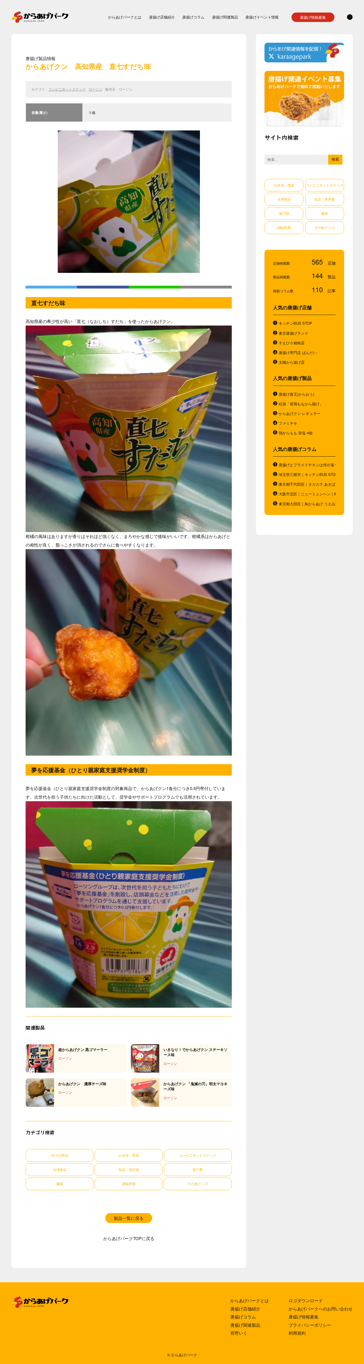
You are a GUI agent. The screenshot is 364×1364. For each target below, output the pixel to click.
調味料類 (129, 1183)
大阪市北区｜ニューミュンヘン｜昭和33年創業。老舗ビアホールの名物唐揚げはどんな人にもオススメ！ (307, 493)
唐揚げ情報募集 (313, 17)
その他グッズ (197, 1183)
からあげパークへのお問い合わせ (321, 1309)
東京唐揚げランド (293, 333)
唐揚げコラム (193, 17)
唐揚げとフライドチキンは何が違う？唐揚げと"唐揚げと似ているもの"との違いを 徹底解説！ (307, 464)
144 (318, 275)
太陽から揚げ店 (292, 362)
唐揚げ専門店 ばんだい (298, 352)
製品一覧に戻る (129, 1218)
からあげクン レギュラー (299, 413)
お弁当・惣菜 (129, 1155)
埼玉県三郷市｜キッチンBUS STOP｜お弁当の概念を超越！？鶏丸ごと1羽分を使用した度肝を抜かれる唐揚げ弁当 (307, 474)
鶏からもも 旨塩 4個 (296, 432)
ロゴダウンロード (306, 1300)
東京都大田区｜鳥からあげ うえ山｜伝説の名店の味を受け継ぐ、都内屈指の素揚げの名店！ (307, 503)
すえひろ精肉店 (292, 342)
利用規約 (297, 1333)
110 (318, 289)
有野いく (238, 1333)
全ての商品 (59, 1155)
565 (318, 262)
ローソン (95, 89)
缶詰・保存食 (129, 1169)
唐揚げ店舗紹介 (162, 17)
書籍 (59, 1183)
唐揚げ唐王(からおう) (296, 394)
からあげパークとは (124, 17)
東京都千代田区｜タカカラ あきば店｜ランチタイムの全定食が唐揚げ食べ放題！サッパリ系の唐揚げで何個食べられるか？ (307, 484)
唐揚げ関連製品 (225, 17)
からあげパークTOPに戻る (128, 1238)
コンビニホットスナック (67, 89)
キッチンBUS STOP (295, 323)
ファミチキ (288, 423)
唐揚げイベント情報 (262, 17)
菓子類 (198, 1169)
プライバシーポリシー (310, 1325)
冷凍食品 (60, 1169)
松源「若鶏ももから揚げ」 (301, 403)
